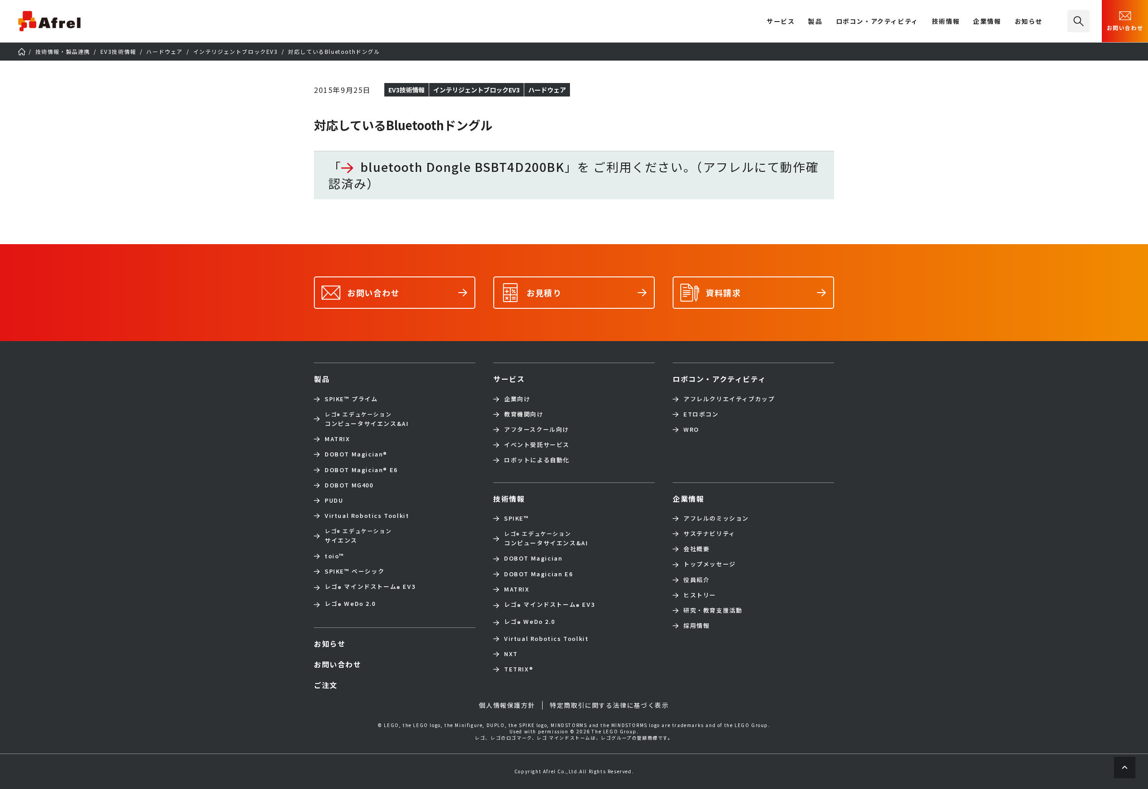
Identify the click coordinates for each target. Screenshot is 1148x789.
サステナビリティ (709, 534)
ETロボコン (701, 414)
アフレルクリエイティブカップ (728, 399)
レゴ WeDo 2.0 (350, 604)
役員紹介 (696, 580)
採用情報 (696, 626)
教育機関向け (524, 414)
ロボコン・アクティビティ (877, 22)
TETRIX (518, 669)
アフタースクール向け (536, 429)
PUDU (334, 500)
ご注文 (326, 685)
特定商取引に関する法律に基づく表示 (609, 705)
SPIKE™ (516, 518)
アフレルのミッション (716, 518)
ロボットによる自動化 (537, 460)
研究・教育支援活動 (712, 610)
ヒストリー (699, 595)
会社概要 (696, 549)
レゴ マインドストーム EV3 (370, 587)
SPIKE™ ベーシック (354, 571)
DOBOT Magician (356, 454)
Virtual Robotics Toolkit (367, 516)
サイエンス (358, 535)
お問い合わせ (1125, 27)
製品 (815, 22)
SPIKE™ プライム (351, 399)
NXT (511, 654)
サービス (509, 379)
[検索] (1078, 21)
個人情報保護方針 (507, 705)
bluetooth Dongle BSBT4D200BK (463, 166)
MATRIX (337, 439)
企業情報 (987, 22)
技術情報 (946, 22)
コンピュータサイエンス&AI (367, 419)
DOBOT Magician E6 (361, 470)
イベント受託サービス (537, 445)
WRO (691, 429)
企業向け (517, 399)
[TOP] (21, 51)
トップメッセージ (709, 564)
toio (334, 556)
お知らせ (1029, 22)
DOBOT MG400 (349, 485)
